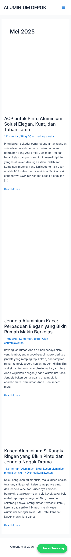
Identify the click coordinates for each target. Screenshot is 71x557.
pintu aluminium (14, 472)
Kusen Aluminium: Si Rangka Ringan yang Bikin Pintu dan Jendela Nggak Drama (34, 456)
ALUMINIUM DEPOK (25, 7)
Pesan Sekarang (53, 547)
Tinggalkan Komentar (18, 338)
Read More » (12, 189)
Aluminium (27, 468)
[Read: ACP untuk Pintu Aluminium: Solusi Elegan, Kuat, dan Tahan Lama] (35, 80)
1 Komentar (11, 136)
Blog (24, 136)
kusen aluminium (54, 468)
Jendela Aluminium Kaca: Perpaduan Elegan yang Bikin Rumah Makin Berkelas (35, 326)
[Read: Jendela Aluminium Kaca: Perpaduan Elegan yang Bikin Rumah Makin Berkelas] (35, 258)
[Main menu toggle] (63, 8)
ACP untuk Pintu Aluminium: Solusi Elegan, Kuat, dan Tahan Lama (34, 124)
